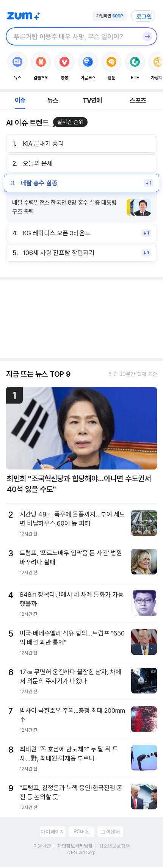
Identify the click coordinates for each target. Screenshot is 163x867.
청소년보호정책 (114, 845)
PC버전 (81, 831)
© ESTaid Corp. (81, 852)
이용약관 (42, 845)
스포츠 (138, 100)
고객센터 (110, 831)
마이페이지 (52, 831)
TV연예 (92, 100)
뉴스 (52, 100)
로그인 (144, 16)
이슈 (20, 100)
